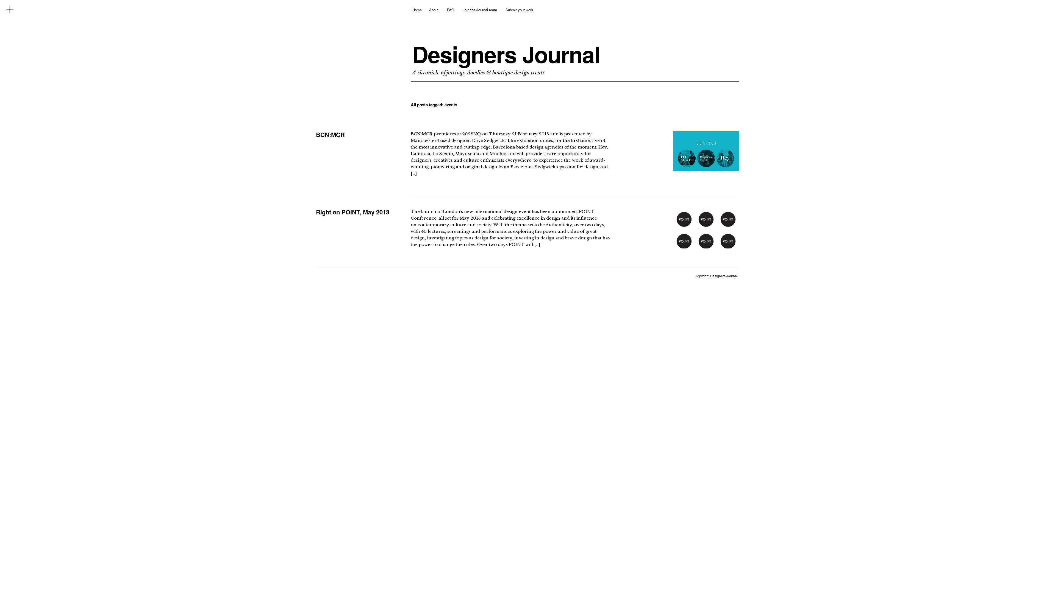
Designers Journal (506, 54)
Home (417, 9)
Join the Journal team (480, 9)
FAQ (450, 9)
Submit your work (519, 9)
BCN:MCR (330, 134)
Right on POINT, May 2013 (352, 212)
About (433, 9)
